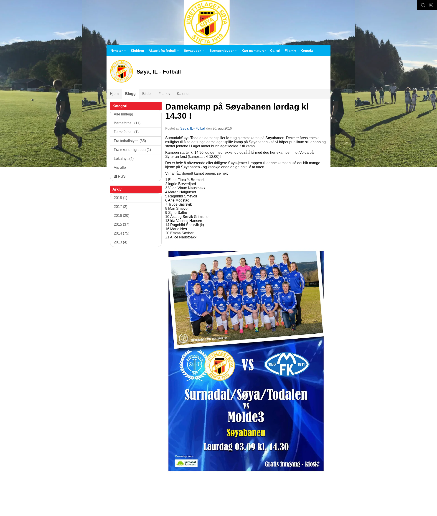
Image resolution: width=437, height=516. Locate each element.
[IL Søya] (207, 22)
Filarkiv (290, 50)
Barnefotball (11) (127, 123)
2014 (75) (121, 233)
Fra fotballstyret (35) (130, 141)
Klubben (137, 50)
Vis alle (120, 167)
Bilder (147, 94)
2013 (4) (120, 242)
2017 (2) (120, 207)
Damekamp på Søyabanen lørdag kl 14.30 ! (237, 111)
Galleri (275, 50)
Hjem (114, 94)
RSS (121, 176)
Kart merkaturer (254, 50)
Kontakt (307, 50)
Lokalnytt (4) (124, 159)
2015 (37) (121, 224)
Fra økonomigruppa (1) (132, 150)
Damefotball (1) (126, 132)
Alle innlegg (123, 114)
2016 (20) (121, 215)
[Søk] (423, 5)
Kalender (184, 94)
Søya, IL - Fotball (192, 128)
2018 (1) (120, 198)
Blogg (130, 94)
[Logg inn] (431, 5)
